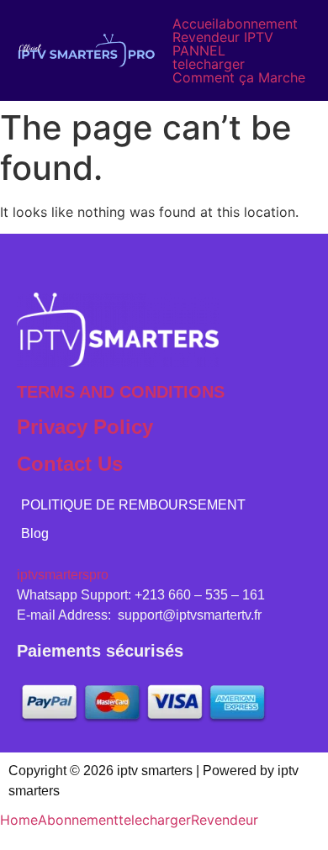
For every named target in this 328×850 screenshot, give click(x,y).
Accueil (195, 23)
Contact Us (70, 463)
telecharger (208, 64)
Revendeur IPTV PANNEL (222, 43)
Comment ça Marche (238, 77)
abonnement (258, 23)
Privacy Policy (85, 426)
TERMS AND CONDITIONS (121, 392)
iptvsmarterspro (62, 575)
